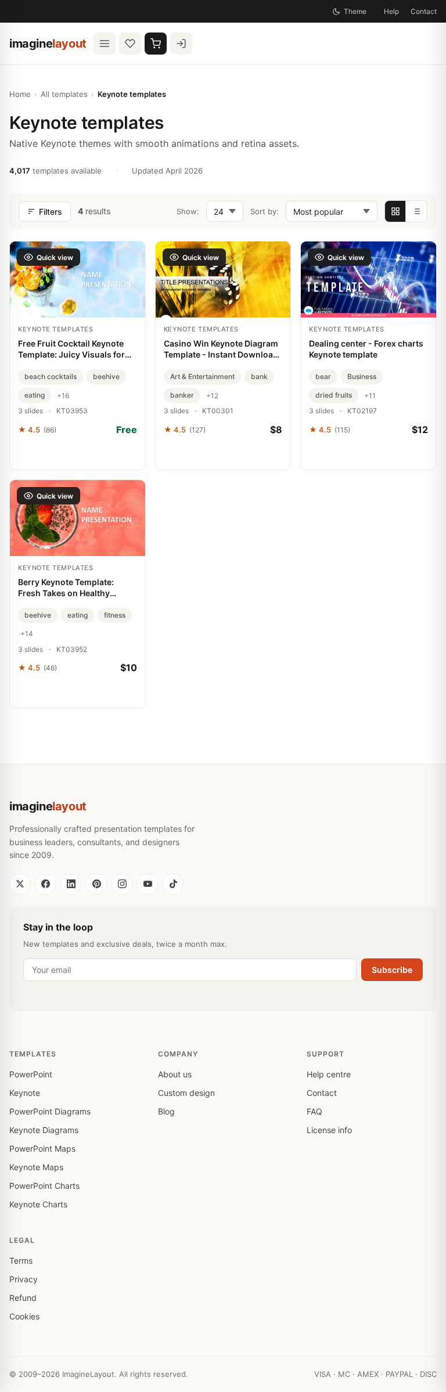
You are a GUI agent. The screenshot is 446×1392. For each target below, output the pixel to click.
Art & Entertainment (202, 376)
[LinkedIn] (70, 884)
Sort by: (264, 211)
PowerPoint (30, 1074)
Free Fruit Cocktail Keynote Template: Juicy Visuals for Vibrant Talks (71, 349)
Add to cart (223, 455)
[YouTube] (147, 884)
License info (329, 1130)
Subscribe (392, 970)
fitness (114, 615)
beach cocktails (50, 376)
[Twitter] (19, 884)
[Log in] (181, 44)
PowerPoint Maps (42, 1148)
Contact (424, 11)
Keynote (24, 1093)
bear (323, 376)
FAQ (314, 1111)
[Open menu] (104, 44)
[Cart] (156, 44)
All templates (64, 94)
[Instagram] (122, 884)
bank (259, 376)
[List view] (416, 211)
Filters (50, 212)
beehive (106, 376)
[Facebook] (45, 884)
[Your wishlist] (130, 44)
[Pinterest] (96, 884)
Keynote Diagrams (43, 1130)
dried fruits (333, 395)
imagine (48, 44)
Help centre (329, 1074)
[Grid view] (395, 211)
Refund (23, 1298)
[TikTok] (173, 884)
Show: (188, 211)
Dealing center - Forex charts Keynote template (366, 348)
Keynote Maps (36, 1167)
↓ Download (77, 455)
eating (34, 395)
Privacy (23, 1279)
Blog (166, 1111)
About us (175, 1074)
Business (361, 376)
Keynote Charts (38, 1204)
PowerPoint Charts (44, 1186)
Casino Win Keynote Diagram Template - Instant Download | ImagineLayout (221, 349)
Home (20, 94)
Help (391, 11)
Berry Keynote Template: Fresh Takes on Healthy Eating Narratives (66, 588)
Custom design (186, 1093)
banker (182, 395)
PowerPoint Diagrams (50, 1111)
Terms (21, 1260)
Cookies (24, 1316)
